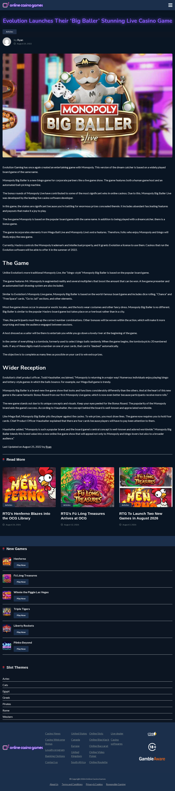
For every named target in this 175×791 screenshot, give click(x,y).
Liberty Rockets (24, 625)
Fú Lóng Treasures (25, 575)
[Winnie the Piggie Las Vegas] (7, 598)
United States (79, 733)
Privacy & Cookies (94, 784)
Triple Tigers (22, 608)
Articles (9, 31)
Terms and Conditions (72, 784)
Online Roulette (98, 762)
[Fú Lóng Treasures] (7, 581)
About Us (54, 784)
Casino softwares (117, 741)
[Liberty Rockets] (7, 631)
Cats (5, 685)
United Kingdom (76, 754)
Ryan (20, 39)
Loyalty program (55, 749)
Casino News (52, 733)
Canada (75, 739)
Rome (6, 710)
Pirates (7, 703)
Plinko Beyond (23, 642)
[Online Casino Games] (23, 5)
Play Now (21, 565)
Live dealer (117, 733)
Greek (6, 697)
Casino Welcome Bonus (55, 741)
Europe (75, 745)
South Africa (78, 762)
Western (8, 716)
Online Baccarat (98, 745)
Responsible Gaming (115, 784)
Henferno (20, 558)
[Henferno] (7, 565)
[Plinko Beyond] (7, 648)
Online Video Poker (96, 754)
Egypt (6, 691)
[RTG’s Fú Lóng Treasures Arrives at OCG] (87, 487)
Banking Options (55, 756)
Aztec (6, 678)
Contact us (51, 762)
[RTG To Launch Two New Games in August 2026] (145, 487)
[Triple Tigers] (7, 615)
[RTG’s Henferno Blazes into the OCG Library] (29, 487)
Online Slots (96, 733)
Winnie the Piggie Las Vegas (31, 592)
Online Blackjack (99, 739)
